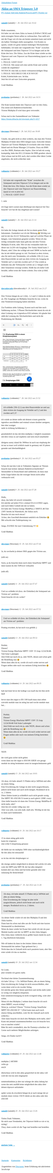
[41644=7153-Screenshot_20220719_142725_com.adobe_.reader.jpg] (17, 355)
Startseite (5, 1160)
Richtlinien (27, 1160)
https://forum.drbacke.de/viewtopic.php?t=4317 (20, 119)
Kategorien (15, 1160)
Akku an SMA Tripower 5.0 (19, 8)
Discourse (20, 1166)
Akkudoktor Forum (9, 3)
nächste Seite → (8, 1145)
